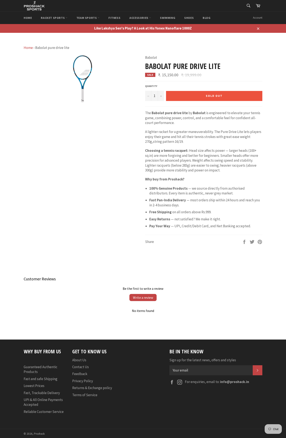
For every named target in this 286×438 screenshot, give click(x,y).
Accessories (139, 18)
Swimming (167, 18)
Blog (206, 18)
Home (28, 18)
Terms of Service (84, 395)
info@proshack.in (234, 381)
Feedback (79, 374)
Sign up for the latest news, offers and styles (202, 360)
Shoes (189, 18)
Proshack (39, 433)
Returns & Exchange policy (92, 388)
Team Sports (87, 18)
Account (257, 17)
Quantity (151, 86)
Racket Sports (53, 18)
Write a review (143, 297)
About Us (79, 360)
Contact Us (80, 367)
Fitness (114, 18)
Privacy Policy (82, 381)
